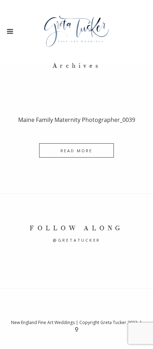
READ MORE (76, 150)
